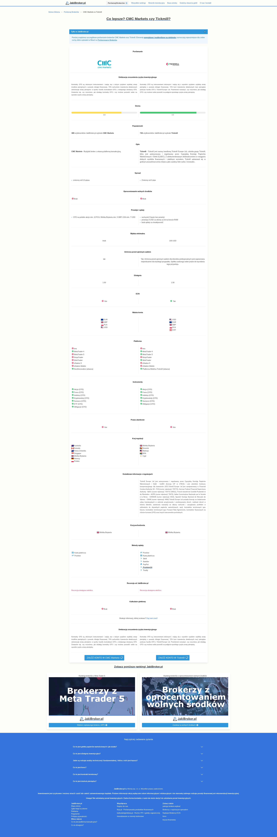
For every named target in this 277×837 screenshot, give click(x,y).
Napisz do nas (122, 806)
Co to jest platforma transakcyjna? (84, 822)
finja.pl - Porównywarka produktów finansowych (135, 810)
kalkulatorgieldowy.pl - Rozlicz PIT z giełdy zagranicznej (138, 813)
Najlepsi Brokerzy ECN (171, 813)
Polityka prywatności (79, 816)
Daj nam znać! (152, 618)
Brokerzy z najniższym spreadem (175, 810)
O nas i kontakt (205, 3)
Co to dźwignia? (77, 825)
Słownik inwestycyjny (156, 3)
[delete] (205, 32)
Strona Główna (54, 12)
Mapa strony (76, 806)
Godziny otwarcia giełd (188, 3)
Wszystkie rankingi (138, 3)
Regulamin (75, 814)
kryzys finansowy (169, 820)
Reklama (74, 811)
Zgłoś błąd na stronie (79, 809)
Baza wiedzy (172, 3)
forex (164, 816)
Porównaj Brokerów (71, 12)
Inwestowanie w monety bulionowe (130, 816)
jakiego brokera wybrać (171, 806)
